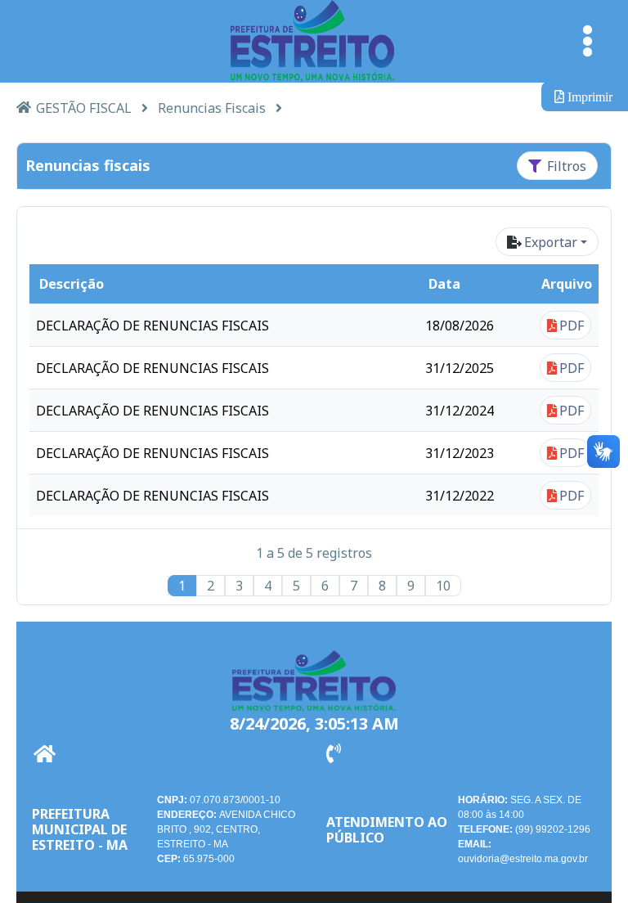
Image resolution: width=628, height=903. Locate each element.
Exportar (550, 242)
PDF (571, 326)
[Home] (23, 107)
